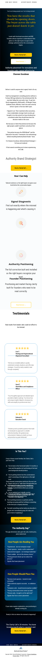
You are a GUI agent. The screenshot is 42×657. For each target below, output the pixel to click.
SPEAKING (34, 2)
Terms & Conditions (31, 654)
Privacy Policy (16, 655)
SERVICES (16, 644)
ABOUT (10, 2)
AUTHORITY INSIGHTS (26, 2)
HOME (6, 2)
